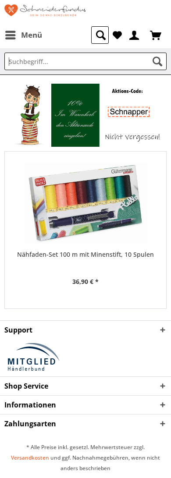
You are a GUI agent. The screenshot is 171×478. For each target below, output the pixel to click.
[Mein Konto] (134, 34)
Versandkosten (30, 457)
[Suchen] (157, 61)
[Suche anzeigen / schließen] (100, 35)
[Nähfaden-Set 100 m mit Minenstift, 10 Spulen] (85, 203)
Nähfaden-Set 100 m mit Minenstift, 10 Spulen (85, 254)
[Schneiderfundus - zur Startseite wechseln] (45, 13)
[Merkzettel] (117, 34)
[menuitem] (23, 35)
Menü (31, 35)
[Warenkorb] (156, 34)
